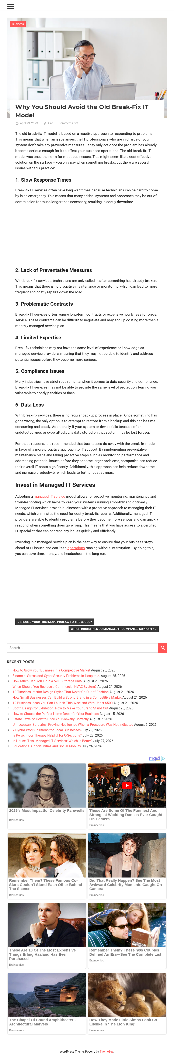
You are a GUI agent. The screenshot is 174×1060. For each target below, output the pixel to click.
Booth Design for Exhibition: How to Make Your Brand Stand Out (60, 708)
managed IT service (50, 496)
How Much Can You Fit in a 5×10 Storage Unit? (48, 681)
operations (76, 548)
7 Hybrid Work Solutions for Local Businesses (47, 730)
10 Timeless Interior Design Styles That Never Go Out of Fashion (61, 692)
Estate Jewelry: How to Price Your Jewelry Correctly (51, 719)
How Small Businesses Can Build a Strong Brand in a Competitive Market (67, 697)
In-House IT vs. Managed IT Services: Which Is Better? (53, 741)
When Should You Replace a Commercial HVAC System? (55, 687)
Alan (50, 123)
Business (18, 24)
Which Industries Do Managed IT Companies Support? (112, 629)
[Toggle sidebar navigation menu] (10, 6)
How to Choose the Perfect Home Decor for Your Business (56, 714)
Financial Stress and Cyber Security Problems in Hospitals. (56, 676)
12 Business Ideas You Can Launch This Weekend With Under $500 (63, 703)
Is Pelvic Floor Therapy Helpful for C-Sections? (47, 735)
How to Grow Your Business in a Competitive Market (51, 670)
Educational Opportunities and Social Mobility (47, 746)
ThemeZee (106, 1051)
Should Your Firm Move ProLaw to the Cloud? (56, 622)
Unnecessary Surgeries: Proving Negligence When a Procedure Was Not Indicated (73, 725)
